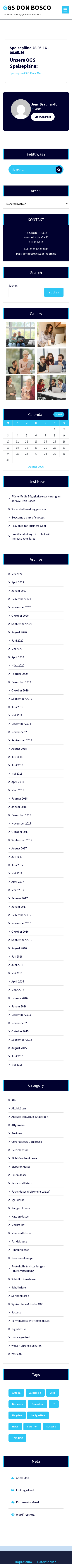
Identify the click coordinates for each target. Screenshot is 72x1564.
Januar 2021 (19, 590)
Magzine (17, 1415)
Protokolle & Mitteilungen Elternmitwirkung (28, 1268)
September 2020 (21, 624)
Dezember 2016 (21, 915)
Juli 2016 (17, 956)
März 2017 (17, 890)
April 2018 (17, 782)
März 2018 (17, 790)
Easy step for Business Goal (28, 526)
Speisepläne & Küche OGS (27, 1304)
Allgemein (18, 1125)
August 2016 (19, 948)
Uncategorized (20, 1337)
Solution (32, 1426)
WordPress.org (25, 1514)
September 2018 (21, 740)
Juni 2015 (17, 1056)
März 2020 (17, 665)
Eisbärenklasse (20, 1166)
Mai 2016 (16, 973)
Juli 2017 (17, 856)
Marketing (18, 1225)
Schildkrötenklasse (23, 1279)
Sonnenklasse (20, 1296)
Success (16, 1312)
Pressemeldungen (22, 1258)
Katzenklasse (20, 1216)
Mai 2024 (16, 574)
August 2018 (19, 748)
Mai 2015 (16, 1064)
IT (53, 1404)
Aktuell (16, 1392)
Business (17, 1133)
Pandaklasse (19, 1241)
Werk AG (16, 1354)
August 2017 (19, 848)
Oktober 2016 (20, 931)
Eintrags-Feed (25, 1490)
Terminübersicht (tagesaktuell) (31, 1320)
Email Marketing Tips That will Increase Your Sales (31, 536)
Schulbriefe (18, 1287)
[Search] (59, 169)
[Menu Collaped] (65, 9)
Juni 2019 (17, 707)
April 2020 (17, 657)
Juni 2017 (17, 865)
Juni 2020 (17, 640)
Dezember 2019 (21, 682)
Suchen (13, 285)
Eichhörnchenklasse (24, 1158)
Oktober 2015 (20, 1031)
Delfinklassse (19, 1150)
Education (38, 1404)
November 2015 (21, 1023)
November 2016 (21, 923)
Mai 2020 (16, 649)
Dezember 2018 (21, 723)
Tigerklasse (18, 1329)
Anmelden (22, 1478)
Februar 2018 (19, 798)
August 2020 (19, 632)
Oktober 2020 (20, 615)
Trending (17, 1437)
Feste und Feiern (21, 1183)
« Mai (59, 414)
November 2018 (21, 732)
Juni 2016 (17, 965)
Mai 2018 (16, 773)
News (15, 1426)
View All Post (43, 116)
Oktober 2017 (20, 832)
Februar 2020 (19, 674)
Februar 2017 (19, 898)
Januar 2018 (19, 807)
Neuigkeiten (38, 1415)
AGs (13, 1100)
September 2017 (21, 840)
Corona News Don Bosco (26, 1141)
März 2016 (17, 990)
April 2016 (17, 981)
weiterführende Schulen (26, 1345)
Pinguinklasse (20, 1250)
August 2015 (19, 1048)
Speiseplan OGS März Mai (25, 73)
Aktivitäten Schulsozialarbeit (30, 1116)
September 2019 (21, 699)
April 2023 (17, 582)
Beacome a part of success (28, 517)
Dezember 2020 (21, 599)
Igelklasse (17, 1200)
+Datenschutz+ (46, 1562)
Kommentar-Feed (27, 1502)
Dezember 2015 (21, 1014)
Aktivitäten (18, 1108)
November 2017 (21, 823)
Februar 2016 (19, 998)
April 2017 (17, 881)
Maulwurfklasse (21, 1233)
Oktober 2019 (20, 690)
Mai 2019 (16, 715)
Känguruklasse (20, 1208)
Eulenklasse (19, 1175)
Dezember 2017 (21, 815)
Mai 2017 (16, 873)
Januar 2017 (19, 906)
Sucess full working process (28, 509)
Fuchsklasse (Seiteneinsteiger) (30, 1191)
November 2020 (21, 607)
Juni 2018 (17, 765)
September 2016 (21, 940)
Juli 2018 (17, 757)
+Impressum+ (23, 1562)
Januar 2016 (19, 1006)
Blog (52, 1392)
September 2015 (21, 1039)
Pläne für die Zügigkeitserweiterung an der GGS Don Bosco (36, 498)
